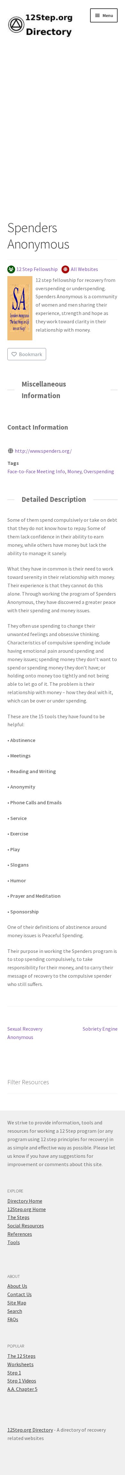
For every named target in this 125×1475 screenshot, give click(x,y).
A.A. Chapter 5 (22, 1389)
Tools (13, 1242)
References (19, 1234)
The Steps (18, 1217)
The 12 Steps (21, 1356)
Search (14, 1311)
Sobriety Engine (100, 1029)
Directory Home (24, 1201)
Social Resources (25, 1225)
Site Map (16, 1302)
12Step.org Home (26, 1209)
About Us (17, 1286)
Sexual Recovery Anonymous (24, 1032)
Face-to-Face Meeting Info (36, 471)
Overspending (99, 471)
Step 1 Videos (21, 1380)
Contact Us (19, 1294)
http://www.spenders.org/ (43, 451)
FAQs (12, 1319)
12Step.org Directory (30, 1430)
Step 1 (14, 1372)
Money (74, 471)
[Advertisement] (62, 135)
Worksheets (20, 1364)
